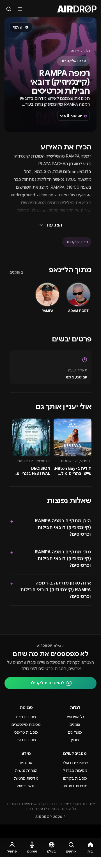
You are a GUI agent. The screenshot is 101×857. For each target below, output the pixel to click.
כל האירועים (75, 717)
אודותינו (26, 763)
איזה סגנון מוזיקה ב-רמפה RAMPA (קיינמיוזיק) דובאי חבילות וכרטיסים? (50, 589)
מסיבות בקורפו (75, 778)
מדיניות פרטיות (26, 778)
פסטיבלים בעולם (75, 763)
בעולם (51, 851)
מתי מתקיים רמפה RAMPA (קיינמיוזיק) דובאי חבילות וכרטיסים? (50, 558)
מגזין (75, 740)
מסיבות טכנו (26, 717)
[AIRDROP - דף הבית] (77, 9)
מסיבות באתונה (75, 786)
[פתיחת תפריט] (20, 8)
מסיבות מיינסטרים (26, 724)
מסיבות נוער (26, 740)
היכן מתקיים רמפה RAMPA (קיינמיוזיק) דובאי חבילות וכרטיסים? (50, 527)
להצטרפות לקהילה (46, 682)
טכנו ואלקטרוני (77, 242)
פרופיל (12, 851)
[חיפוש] (8, 8)
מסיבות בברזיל (75, 770)
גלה (87, 50)
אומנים (75, 724)
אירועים (71, 851)
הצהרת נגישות (26, 770)
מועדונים (75, 732)
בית (90, 851)
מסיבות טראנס (26, 732)
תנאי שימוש (26, 786)
